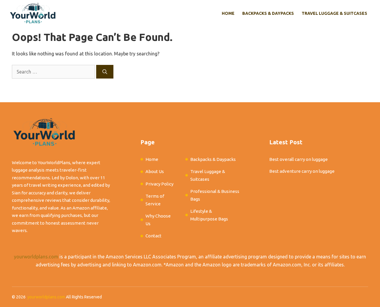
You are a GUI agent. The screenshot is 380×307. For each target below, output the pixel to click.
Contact (153, 235)
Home (228, 13)
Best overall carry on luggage (298, 159)
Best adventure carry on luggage (302, 171)
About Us (154, 171)
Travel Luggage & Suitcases (334, 13)
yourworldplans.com (36, 256)
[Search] (104, 72)
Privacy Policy (159, 183)
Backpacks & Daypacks (268, 13)
